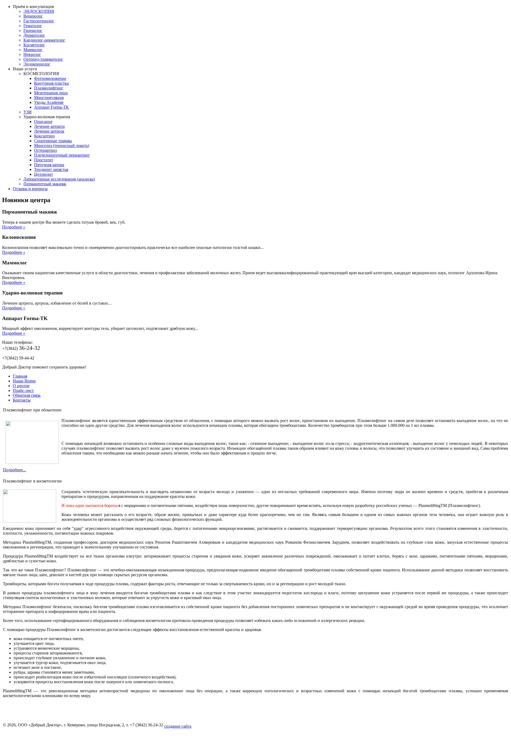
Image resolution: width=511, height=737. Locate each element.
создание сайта (177, 726)
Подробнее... (14, 470)
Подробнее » (13, 227)
